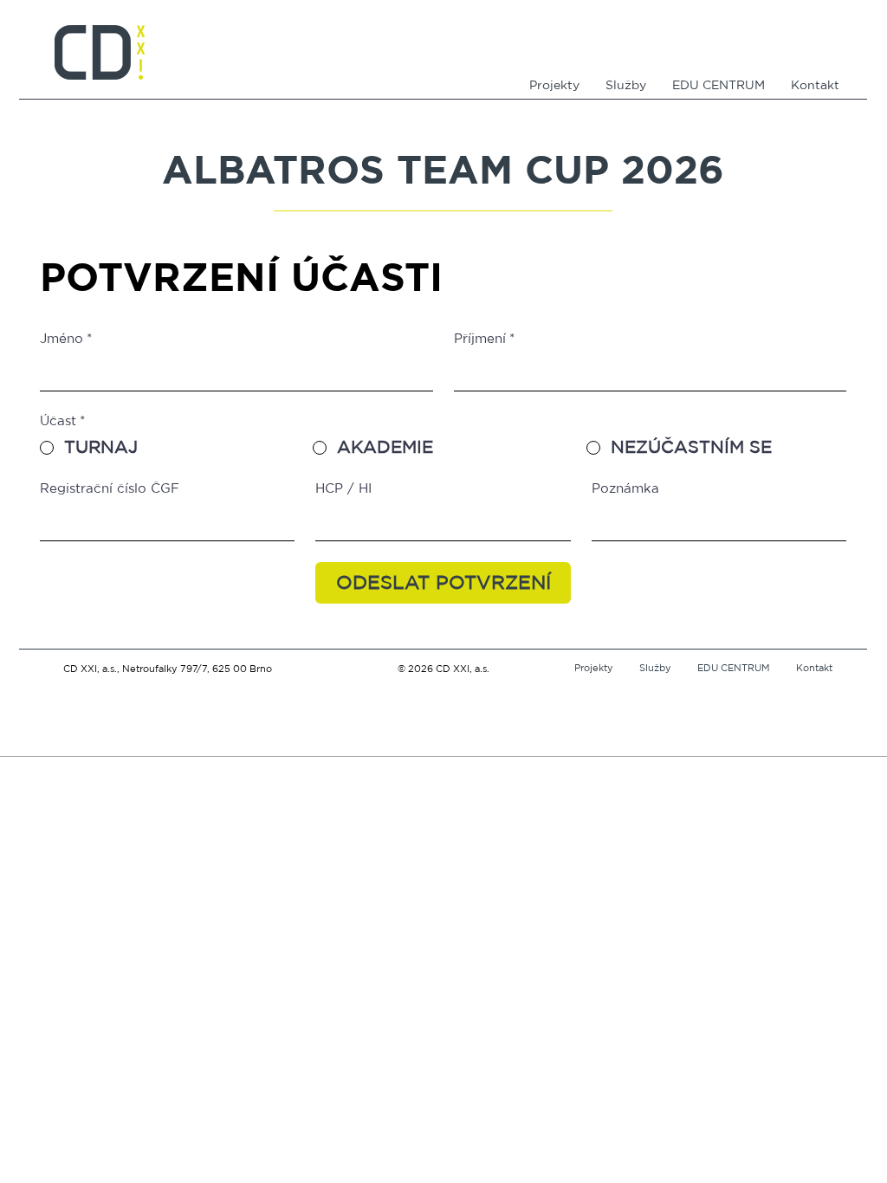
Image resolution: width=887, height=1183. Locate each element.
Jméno (66, 339)
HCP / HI (343, 488)
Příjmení (484, 339)
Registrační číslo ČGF (109, 488)
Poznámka (625, 488)
